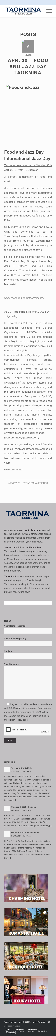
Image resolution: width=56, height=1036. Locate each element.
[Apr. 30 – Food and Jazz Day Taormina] (28, 46)
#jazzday (12, 316)
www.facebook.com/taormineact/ (24, 297)
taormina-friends (37, 483)
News (28, 54)
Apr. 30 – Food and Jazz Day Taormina (28, 66)
